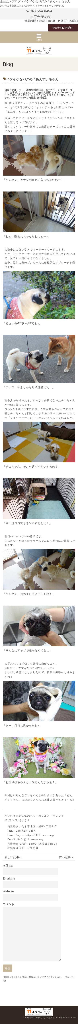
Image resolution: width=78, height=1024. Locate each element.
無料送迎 (42, 97)
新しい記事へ (13, 857)
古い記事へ (66, 857)
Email (6, 878)
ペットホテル (20, 97)
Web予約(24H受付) (63, 27)
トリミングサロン (56, 95)
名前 (6, 865)
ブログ (63, 90)
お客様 (13, 92)
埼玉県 (32, 97)
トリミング (39, 95)
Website (8, 891)
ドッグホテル (25, 95)
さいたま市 (24, 92)
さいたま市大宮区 (41, 92)
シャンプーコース (61, 92)
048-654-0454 (41, 11)
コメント (8, 904)
